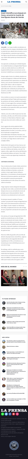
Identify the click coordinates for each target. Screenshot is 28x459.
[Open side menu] (1, 2)
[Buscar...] (26, 2)
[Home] (14, 410)
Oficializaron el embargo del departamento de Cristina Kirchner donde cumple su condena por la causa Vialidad (16, 387)
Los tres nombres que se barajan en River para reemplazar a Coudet (16, 399)
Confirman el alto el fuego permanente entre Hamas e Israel (16, 322)
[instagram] (17, 414)
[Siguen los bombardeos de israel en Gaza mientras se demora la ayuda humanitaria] (4, 315)
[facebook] (2, 43)
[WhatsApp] (9, 43)
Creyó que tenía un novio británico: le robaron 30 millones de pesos (15, 352)
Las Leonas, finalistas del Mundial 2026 (15, 393)
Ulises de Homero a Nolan (13, 346)
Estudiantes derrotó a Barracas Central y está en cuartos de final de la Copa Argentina (16, 364)
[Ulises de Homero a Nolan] (4, 347)
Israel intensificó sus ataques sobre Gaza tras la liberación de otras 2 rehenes (16, 328)
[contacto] (2, 414)
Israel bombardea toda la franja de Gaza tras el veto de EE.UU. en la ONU (16, 303)
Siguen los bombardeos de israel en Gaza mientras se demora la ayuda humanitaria (16, 316)
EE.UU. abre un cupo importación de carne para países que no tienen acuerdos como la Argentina (15, 380)
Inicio (2, 6)
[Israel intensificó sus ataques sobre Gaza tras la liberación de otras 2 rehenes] (4, 328)
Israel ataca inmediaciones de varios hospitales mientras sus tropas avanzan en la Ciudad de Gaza (16, 309)
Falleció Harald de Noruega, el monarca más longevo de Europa (14, 284)
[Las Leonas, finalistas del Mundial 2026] (4, 394)
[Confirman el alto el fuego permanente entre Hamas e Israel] (4, 322)
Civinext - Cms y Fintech (14, 456)
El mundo (6, 6)
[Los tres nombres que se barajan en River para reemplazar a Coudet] (4, 399)
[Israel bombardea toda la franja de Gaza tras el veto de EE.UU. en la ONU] (4, 303)
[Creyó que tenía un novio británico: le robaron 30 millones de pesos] (4, 352)
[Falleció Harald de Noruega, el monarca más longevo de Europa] (4, 358)
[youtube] (13, 414)
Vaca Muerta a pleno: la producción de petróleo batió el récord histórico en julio (16, 341)
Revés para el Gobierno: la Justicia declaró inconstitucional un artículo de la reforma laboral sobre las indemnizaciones (16, 372)
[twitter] (6, 43)
